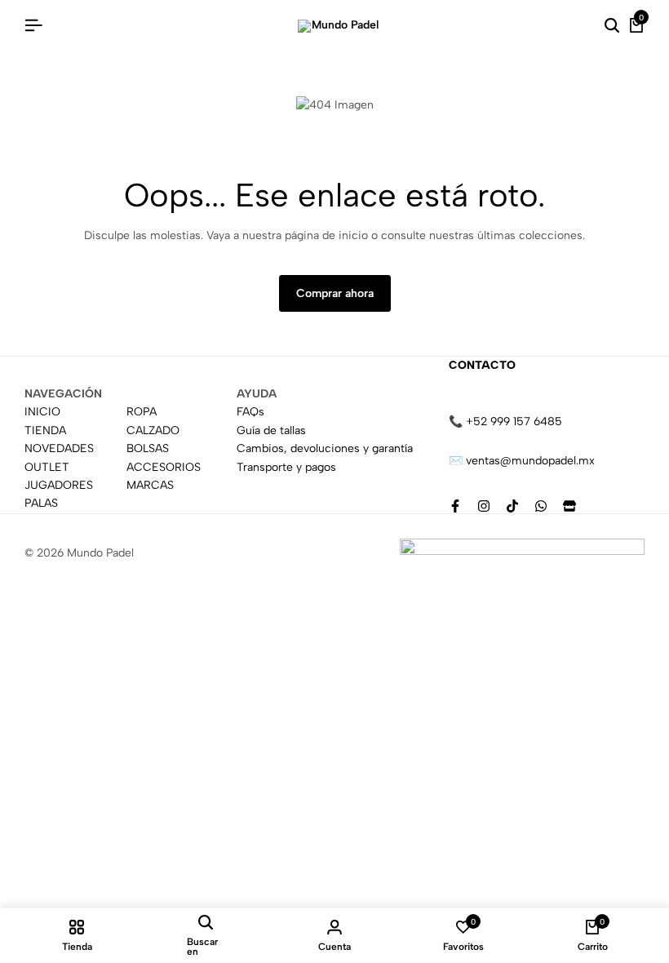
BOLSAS (147, 448)
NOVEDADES (59, 448)
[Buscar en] (612, 26)
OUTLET (46, 467)
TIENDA (45, 430)
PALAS (41, 503)
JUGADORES (58, 485)
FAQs (250, 412)
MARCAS (150, 485)
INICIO (42, 412)
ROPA (141, 412)
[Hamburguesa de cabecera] (33, 25)
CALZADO (152, 430)
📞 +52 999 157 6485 (505, 421)
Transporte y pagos (286, 467)
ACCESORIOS (163, 467)
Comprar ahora (335, 293)
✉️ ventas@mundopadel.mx (522, 461)
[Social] (455, 506)
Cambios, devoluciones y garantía (325, 448)
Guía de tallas (271, 430)
